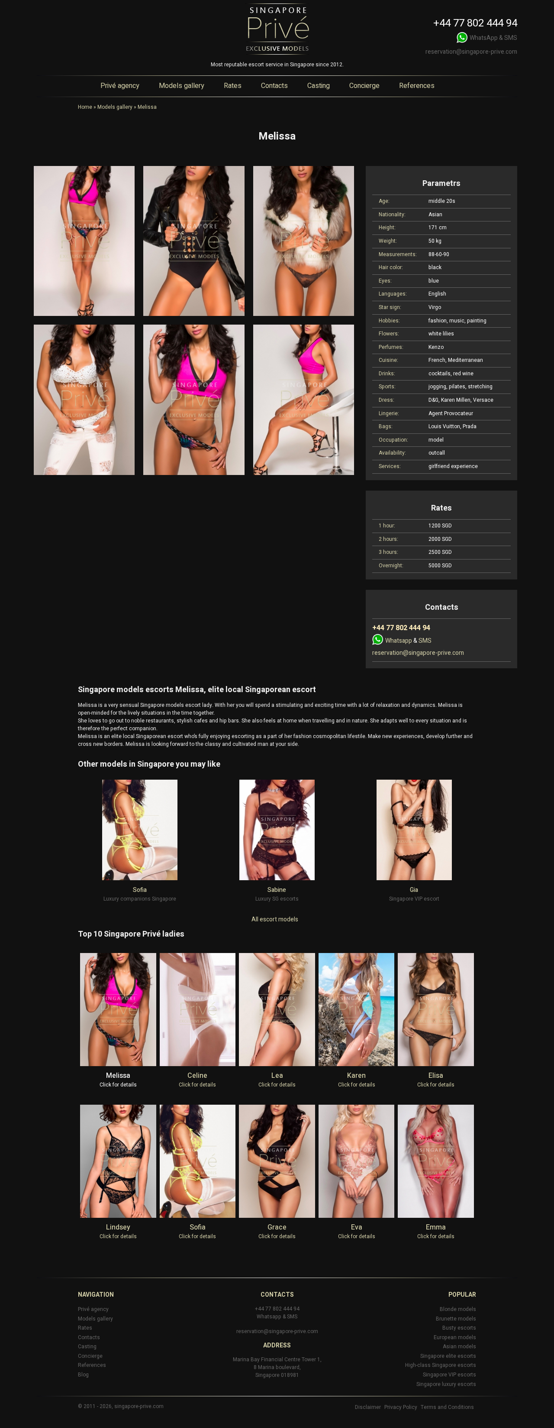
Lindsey (118, 1227)
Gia (414, 890)
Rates (233, 86)
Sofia (140, 890)
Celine (197, 1075)
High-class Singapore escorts (440, 1365)
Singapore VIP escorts (449, 1375)
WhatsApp (484, 37)
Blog (83, 1375)
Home (85, 107)
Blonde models (458, 1309)
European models (455, 1337)
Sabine (276, 890)
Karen (356, 1075)
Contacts (274, 86)
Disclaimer (368, 1407)
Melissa (118, 1075)
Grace (277, 1227)
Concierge (364, 86)
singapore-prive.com (139, 1406)
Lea (277, 1075)
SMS (510, 37)
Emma (436, 1227)
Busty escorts (459, 1328)
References (417, 86)
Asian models (459, 1346)
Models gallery (181, 86)
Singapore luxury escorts (446, 1384)
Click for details (118, 1085)
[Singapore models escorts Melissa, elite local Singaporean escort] (84, 241)
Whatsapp (398, 640)
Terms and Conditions (447, 1407)
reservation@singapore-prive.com (471, 51)
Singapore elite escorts (448, 1356)
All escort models (274, 919)
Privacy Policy (400, 1407)
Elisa (435, 1075)
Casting (318, 86)
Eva (356, 1227)
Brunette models (456, 1319)
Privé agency (119, 86)
